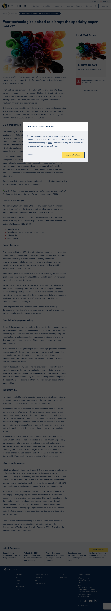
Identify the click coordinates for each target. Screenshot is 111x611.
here (50, 142)
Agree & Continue (73, 155)
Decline (30, 155)
